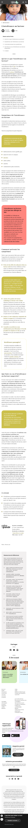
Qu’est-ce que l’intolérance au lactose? (14, 39)
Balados (3, 708)
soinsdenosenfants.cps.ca (12, 628)
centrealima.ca (9, 571)
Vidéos (3, 707)
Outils (16, 689)
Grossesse (4, 692)
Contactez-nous (18, 712)
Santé (3, 690)
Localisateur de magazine (18, 754)
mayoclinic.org (12, 613)
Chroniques (4, 703)
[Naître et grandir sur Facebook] (12, 779)
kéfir (11, 285)
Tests (16, 690)
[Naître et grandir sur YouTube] (18, 779)
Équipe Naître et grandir (18, 533)
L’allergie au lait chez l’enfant (11, 241)
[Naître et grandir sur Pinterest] (15, 779)
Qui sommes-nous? (19, 703)
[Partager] (10, 650)
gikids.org (11, 620)
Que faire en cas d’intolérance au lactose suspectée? (15, 47)
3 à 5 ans (4, 696)
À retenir (7, 51)
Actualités (4, 701)
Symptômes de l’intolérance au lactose (14, 41)
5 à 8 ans (4, 697)
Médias (16, 708)
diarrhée (5, 157)
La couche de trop (19, 699)
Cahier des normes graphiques (19, 710)
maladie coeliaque (14, 356)
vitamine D (7, 425)
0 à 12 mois (4, 693)
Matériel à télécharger (20, 692)
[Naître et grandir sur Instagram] (9, 779)
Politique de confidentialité (18, 706)
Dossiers (4, 704)
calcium (12, 72)
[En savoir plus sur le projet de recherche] (2, 819)
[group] (9, 672)
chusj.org (16, 583)
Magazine (4, 705)
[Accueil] (14, 2)
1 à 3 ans (3, 694)
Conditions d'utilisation (20, 704)
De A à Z (3, 689)
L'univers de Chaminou (20, 693)
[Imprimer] (17, 650)
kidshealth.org (9, 609)
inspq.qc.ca (17, 605)
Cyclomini (17, 694)
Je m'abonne (14, 770)
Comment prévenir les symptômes (13, 44)
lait (14, 66)
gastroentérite (8, 353)
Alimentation (6, 22)
